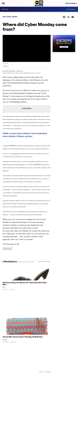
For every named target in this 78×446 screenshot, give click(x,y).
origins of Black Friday (15, 77)
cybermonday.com (16, 153)
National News (10, 17)
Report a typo (7, 248)
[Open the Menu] (3, 3)
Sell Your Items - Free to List (26, 261)
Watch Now (71, 3)
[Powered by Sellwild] (48, 371)
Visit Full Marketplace (44, 261)
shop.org (44, 90)
